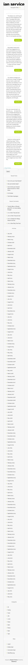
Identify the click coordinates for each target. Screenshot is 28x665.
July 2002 (9, 555)
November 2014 (11, 263)
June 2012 (9, 305)
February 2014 (10, 284)
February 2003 (10, 534)
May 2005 (9, 454)
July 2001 (9, 590)
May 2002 (9, 561)
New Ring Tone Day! (16, 223)
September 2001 (11, 585)
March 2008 (10, 373)
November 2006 (11, 400)
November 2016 (11, 248)
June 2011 (9, 320)
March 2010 (10, 340)
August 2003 (10, 516)
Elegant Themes (14, 659)
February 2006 (11, 427)
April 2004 (9, 492)
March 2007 (10, 388)
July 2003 (9, 519)
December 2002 (11, 540)
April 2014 (9, 278)
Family (9, 610)
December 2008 (11, 358)
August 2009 (10, 346)
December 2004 (11, 468)
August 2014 (10, 269)
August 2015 (10, 254)
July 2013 (9, 299)
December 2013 (11, 290)
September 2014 (11, 266)
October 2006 (10, 403)
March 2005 (10, 459)
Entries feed (10, 647)
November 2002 (11, 543)
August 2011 (10, 314)
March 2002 (10, 567)
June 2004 (10, 486)
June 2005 (9, 451)
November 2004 (11, 471)
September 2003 (11, 513)
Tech (8, 633)
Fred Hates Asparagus (12, 196)
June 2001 (9, 593)
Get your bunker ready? (13, 184)
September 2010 (11, 328)
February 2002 (10, 570)
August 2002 (10, 552)
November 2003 (11, 507)
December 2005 (11, 433)
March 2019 (10, 239)
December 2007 (11, 379)
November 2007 (11, 382)
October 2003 (10, 510)
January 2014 (10, 287)
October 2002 (10, 546)
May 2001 (9, 596)
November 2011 (11, 311)
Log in (8, 644)
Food (8, 613)
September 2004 (11, 477)
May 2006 (9, 418)
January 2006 (10, 430)
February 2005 (10, 462)
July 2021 (9, 233)
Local (8, 619)
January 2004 (10, 501)
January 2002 (10, 573)
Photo (8, 627)
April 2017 (9, 245)
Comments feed (11, 650)
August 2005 (10, 445)
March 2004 (10, 495)
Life (8, 616)
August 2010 (10, 331)
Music (8, 622)
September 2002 (11, 549)
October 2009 (10, 343)
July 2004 (9, 483)
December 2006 (11, 397)
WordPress (14, 661)
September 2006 (11, 406)
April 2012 (9, 308)
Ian (12, 13)
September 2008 (11, 367)
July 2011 (9, 317)
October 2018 (10, 242)
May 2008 (9, 370)
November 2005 (11, 436)
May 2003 (9, 525)
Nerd (8, 625)
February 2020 (10, 236)
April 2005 (9, 457)
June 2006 (10, 415)
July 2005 (9, 448)
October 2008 (10, 364)
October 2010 (10, 326)
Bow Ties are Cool (15, 212)
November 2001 (11, 579)
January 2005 (10, 465)
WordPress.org (11, 653)
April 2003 (9, 528)
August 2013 (10, 296)
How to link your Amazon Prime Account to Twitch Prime (13, 188)
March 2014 (10, 281)
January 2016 (10, 251)
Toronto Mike (10, 206)
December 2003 (11, 504)
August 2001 (10, 588)
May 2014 (9, 275)
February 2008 (11, 376)
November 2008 (11, 361)
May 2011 (9, 323)
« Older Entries (7, 168)
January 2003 (10, 537)
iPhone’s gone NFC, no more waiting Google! (14, 208)
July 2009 (9, 349)
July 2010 (9, 334)
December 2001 (11, 576)
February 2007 (10, 391)
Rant (8, 630)
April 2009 (9, 355)
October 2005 (10, 439)
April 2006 (9, 421)
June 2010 (9, 337)
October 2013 (10, 293)
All (8, 607)
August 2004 (10, 480)
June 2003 (9, 522)
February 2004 (11, 498)
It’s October (10, 193)
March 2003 (10, 531)
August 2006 (10, 409)
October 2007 (10, 385)
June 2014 (9, 272)
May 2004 (9, 489)
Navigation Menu (15, 7)
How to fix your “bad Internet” (14, 181)
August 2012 (10, 302)
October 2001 (10, 582)
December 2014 (11, 260)
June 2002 (9, 558)
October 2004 (10, 474)
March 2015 (10, 257)
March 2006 (10, 424)
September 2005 (11, 442)
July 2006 (9, 412)
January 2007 (10, 394)
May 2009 (9, 352)
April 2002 (9, 564)
